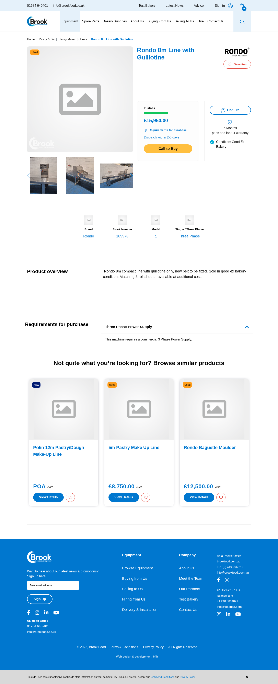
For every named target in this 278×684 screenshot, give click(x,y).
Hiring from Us (134, 599)
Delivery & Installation (139, 610)
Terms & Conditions (124, 647)
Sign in (220, 5)
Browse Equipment (137, 568)
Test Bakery (147, 5)
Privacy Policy (153, 647)
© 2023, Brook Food (91, 647)
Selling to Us (132, 589)
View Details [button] (48, 497)
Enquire (232, 110)
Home (31, 39)
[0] (242, 5)
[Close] (247, 677)
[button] (131, 175)
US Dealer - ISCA (229, 590)
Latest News (175, 5)
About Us (186, 568)
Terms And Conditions (162, 677)
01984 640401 (37, 5)
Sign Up (40, 599)
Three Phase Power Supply (128, 327)
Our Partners (189, 589)
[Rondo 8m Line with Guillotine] (43, 175)
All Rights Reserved (182, 647)
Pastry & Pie (47, 39)
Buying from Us (134, 578)
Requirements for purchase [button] (168, 130)
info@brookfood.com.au (233, 572)
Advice (199, 5)
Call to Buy (168, 149)
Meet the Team (191, 578)
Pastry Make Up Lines (73, 39)
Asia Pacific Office (229, 556)
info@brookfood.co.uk (68, 5)
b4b (155, 656)
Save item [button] (240, 64)
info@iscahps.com (229, 606)
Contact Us (188, 610)
